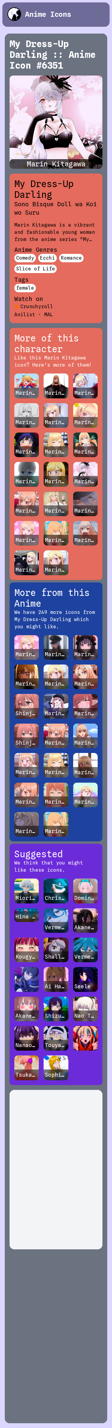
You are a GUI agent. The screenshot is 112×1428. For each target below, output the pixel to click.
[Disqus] (56, 1170)
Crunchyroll (36, 306)
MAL (48, 314)
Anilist (24, 314)
